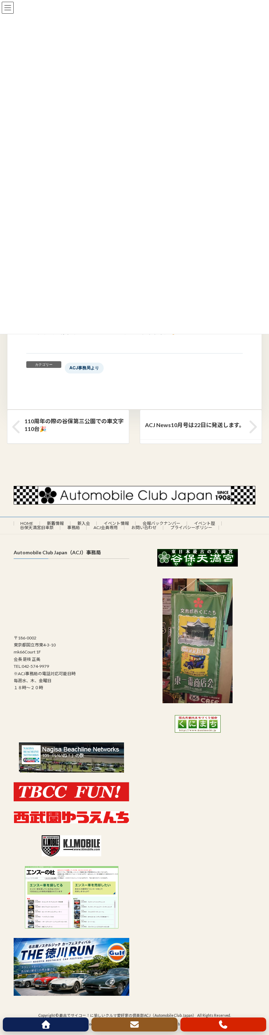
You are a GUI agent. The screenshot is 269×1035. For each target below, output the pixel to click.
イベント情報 (116, 523)
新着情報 (55, 523)
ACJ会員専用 (106, 527)
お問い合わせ (144, 527)
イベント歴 (204, 523)
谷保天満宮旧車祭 (37, 527)
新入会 (83, 523)
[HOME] (46, 1024)
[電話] (223, 1024)
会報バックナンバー (161, 523)
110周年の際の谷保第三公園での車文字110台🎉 (74, 425)
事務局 (73, 527)
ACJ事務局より (84, 367)
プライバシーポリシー (191, 527)
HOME (26, 523)
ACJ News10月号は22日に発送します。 (194, 424)
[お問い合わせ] (134, 1024)
